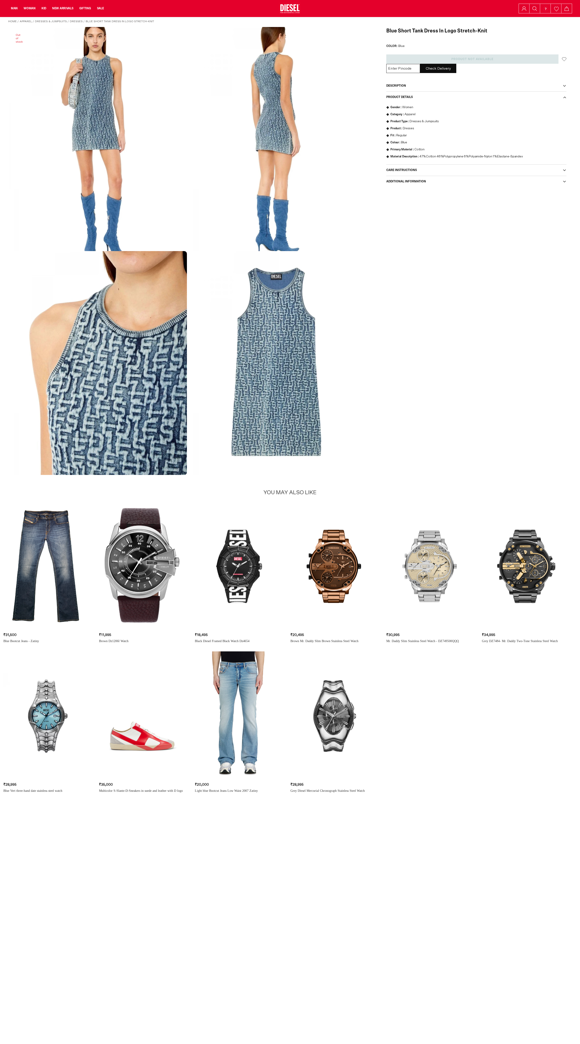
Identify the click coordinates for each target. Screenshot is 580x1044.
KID (43, 8)
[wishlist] (556, 8)
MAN (14, 8)
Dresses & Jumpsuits (51, 21)
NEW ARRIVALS (62, 8)
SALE (100, 8)
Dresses (76, 21)
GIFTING (85, 8)
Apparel (26, 21)
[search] (534, 8)
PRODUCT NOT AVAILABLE (472, 59)
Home (12, 21)
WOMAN (30, 8)
